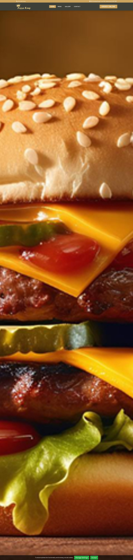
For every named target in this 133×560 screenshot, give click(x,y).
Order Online (108, 6)
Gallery (68, 6)
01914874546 (21, 1)
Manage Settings (81, 558)
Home (52, 6)
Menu (60, 6)
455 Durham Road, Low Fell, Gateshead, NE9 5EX (103, 1)
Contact (77, 6)
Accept (94, 558)
